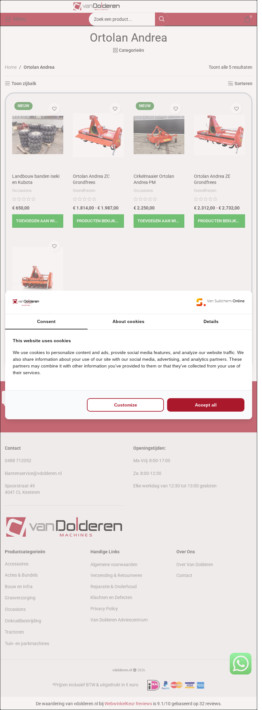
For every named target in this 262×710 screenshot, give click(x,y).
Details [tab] (211, 321)
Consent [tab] (46, 321)
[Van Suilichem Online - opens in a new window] (220, 302)
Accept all (206, 404)
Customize (125, 404)
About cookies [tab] (128, 321)
